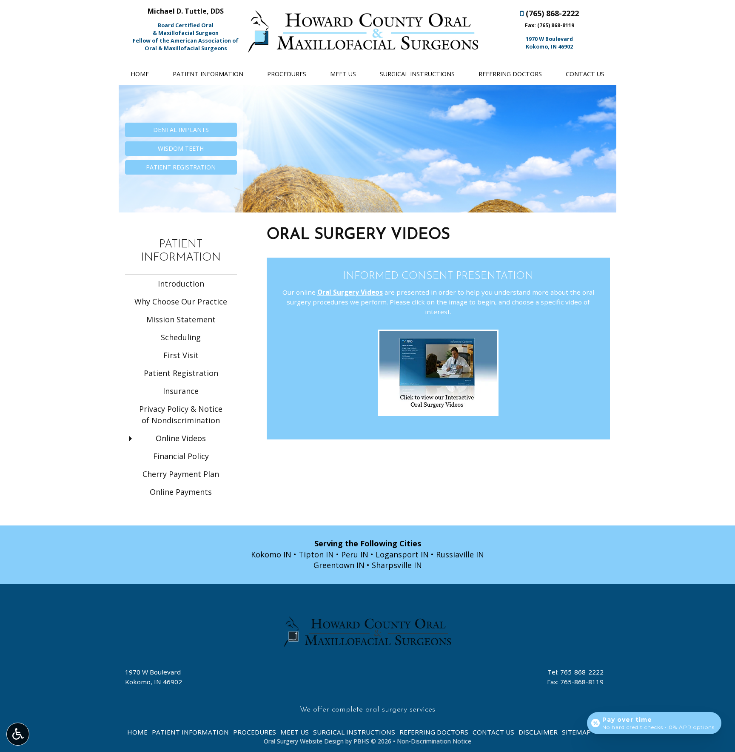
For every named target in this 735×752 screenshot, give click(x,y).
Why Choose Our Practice (180, 301)
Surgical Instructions (417, 74)
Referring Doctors (510, 74)
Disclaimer (538, 732)
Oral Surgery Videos (350, 292)
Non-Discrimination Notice (434, 741)
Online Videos (181, 438)
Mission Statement (181, 319)
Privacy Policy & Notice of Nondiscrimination (180, 414)
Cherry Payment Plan (180, 474)
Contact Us (585, 74)
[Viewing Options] (17, 734)
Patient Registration (181, 373)
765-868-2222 (582, 672)
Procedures (286, 74)
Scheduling (181, 337)
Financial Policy (181, 456)
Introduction (181, 283)
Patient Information (208, 74)
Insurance (181, 391)
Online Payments (181, 492)
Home (140, 74)
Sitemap (576, 732)
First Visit (181, 355)
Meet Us (343, 74)
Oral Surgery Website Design (304, 741)
